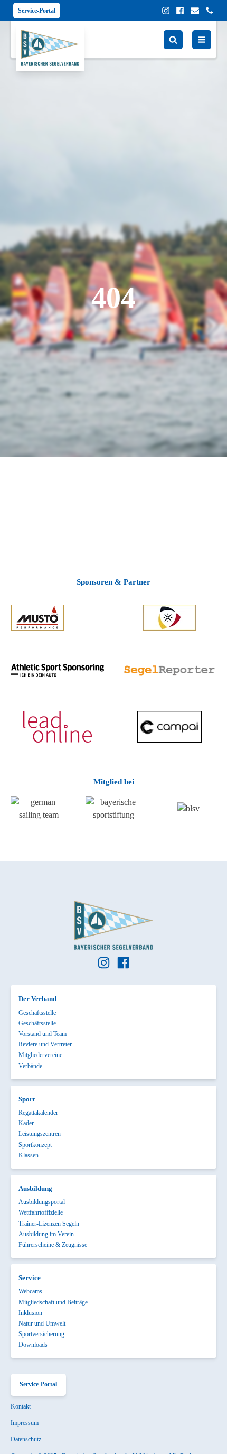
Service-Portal (36, 10)
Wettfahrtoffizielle (40, 1212)
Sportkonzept (35, 1145)
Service (29, 1278)
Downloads (33, 1344)
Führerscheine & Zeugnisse (52, 1244)
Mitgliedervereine (40, 1055)
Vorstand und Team (42, 1034)
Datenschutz (26, 1439)
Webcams (30, 1291)
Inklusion (30, 1313)
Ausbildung (35, 1188)
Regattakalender (38, 1112)
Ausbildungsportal (41, 1202)
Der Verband (37, 999)
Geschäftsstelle (37, 1012)
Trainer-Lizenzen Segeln (48, 1223)
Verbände (30, 1066)
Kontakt (21, 1406)
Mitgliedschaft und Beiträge (53, 1302)
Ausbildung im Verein (46, 1234)
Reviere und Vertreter (45, 1044)
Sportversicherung (41, 1334)
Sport (26, 1099)
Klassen (28, 1155)
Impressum (25, 1423)
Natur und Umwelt (41, 1323)
